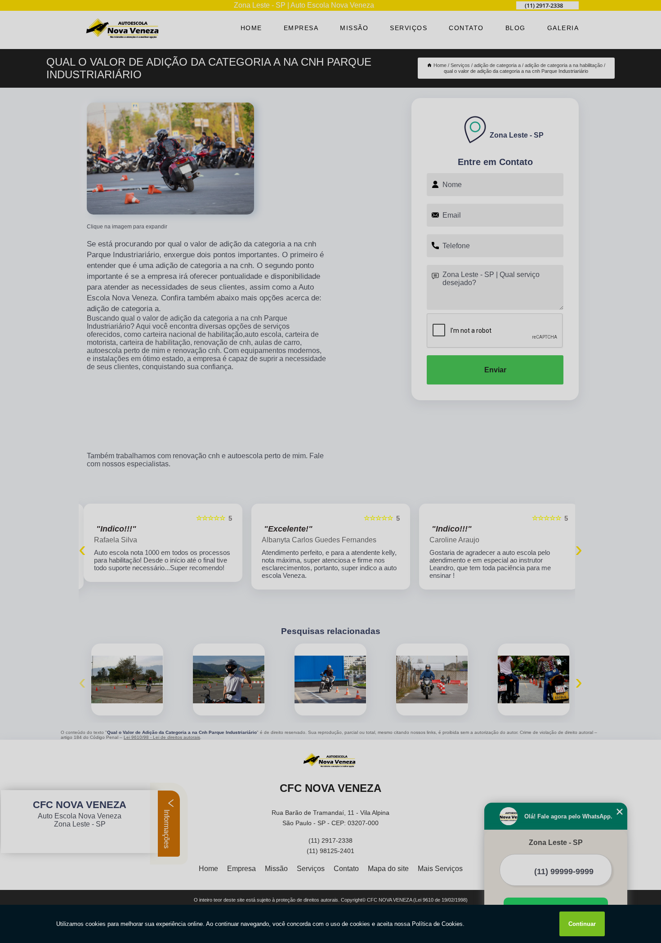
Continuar (582, 924)
